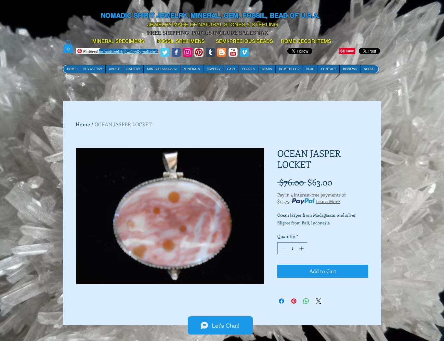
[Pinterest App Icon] (198, 52)
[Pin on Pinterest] (294, 301)
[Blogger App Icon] (221, 52)
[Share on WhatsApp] (306, 301)
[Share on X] (318, 301)
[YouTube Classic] (233, 52)
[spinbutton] (292, 248)
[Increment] (302, 248)
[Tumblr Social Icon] (210, 52)
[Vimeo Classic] (244, 52)
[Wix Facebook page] (176, 52)
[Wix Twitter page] (164, 52)
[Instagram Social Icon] (187, 52)
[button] (68, 46)
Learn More (328, 201)
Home (83, 124)
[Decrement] (282, 248)
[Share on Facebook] (281, 301)
